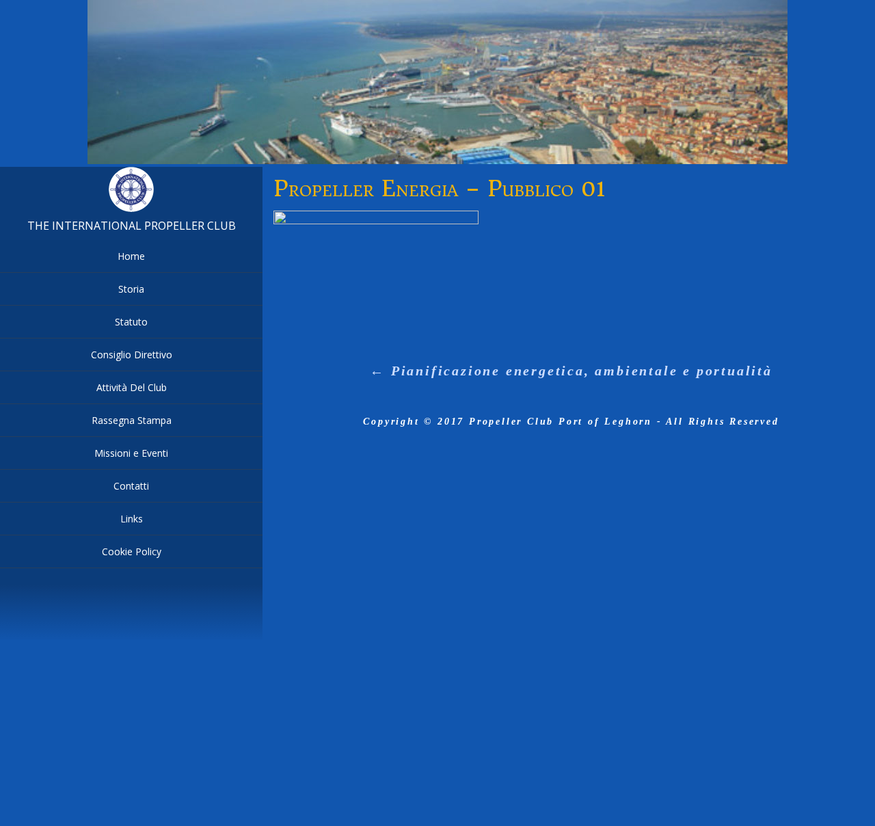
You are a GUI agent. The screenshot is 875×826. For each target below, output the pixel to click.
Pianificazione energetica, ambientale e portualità (571, 370)
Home (131, 256)
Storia (131, 288)
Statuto (131, 321)
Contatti (131, 485)
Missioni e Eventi (131, 453)
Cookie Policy (131, 551)
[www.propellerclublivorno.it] (131, 209)
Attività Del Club (131, 387)
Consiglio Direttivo (131, 354)
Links (131, 518)
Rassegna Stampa (132, 420)
